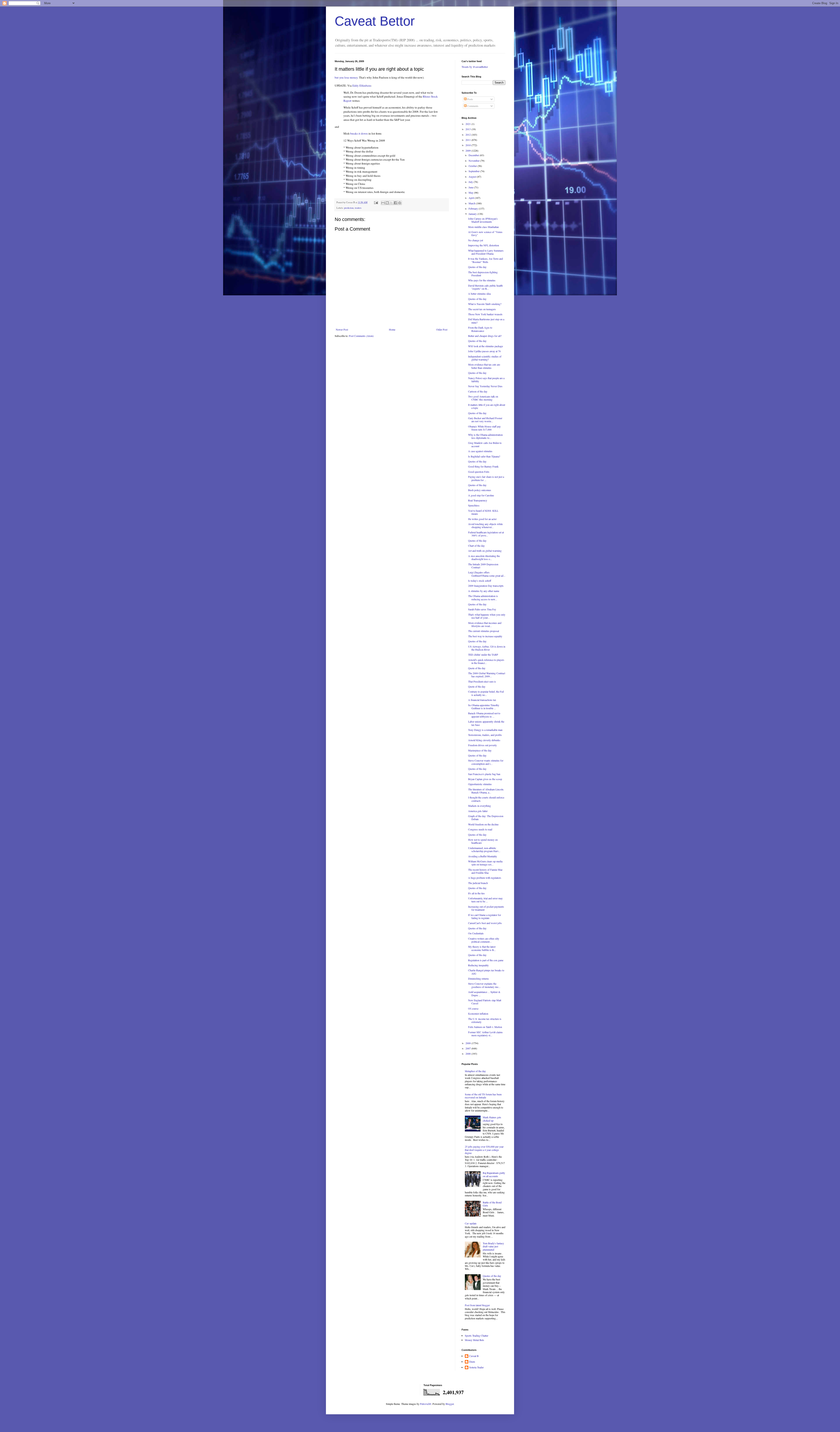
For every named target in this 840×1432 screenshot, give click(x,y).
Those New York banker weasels (485, 314)
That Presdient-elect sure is (482, 681)
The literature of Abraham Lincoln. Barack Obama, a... (486, 791)
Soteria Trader (476, 1367)
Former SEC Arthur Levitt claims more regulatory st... (485, 1033)
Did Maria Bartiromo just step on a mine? (486, 320)
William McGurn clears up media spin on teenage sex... (485, 863)
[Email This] (383, 203)
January (473, 213)
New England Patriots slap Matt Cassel (484, 1001)
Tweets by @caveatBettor (475, 66)
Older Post (441, 329)
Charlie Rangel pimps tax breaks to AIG (486, 971)
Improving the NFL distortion (483, 245)
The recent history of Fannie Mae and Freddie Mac (485, 871)
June (471, 187)
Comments (472, 106)
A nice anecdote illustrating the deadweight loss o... (484, 557)
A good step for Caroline (481, 495)
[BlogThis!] (387, 203)
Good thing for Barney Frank (483, 466)
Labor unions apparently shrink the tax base (486, 723)
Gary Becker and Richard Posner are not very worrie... (485, 419)
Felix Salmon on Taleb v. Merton (485, 1027)
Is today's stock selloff (479, 580)
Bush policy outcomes (479, 490)
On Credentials (476, 933)
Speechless (474, 505)
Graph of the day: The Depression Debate (485, 817)
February (474, 208)
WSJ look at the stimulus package (485, 346)
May (471, 192)
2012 (468, 134)
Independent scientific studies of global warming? (484, 358)
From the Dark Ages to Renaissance (480, 329)
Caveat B (474, 1356)
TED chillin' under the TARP (483, 654)
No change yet (475, 240)
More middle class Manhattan (483, 227)
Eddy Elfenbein (361, 86)
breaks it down (359, 133)
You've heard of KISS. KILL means (483, 512)
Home (392, 329)
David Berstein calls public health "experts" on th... (485, 287)
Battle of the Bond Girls (492, 1204)
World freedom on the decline (483, 824)
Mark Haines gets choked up (492, 1118)
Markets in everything (479, 805)
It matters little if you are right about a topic (486, 406)
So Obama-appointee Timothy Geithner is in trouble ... (483, 706)
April (472, 198)
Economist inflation (478, 1013)
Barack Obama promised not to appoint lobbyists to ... (484, 714)
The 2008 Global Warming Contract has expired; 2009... (486, 674)
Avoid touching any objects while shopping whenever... (485, 525)
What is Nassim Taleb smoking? (484, 304)
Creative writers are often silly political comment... (483, 940)
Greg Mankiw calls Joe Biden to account (485, 444)
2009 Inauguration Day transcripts (486, 585)
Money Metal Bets (474, 1340)
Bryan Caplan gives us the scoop (485, 779)
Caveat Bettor (375, 21)
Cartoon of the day (477, 391)
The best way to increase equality (485, 636)
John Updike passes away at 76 (484, 351)
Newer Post (342, 329)
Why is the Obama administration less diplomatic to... (485, 436)
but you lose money (346, 77)
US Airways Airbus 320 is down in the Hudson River (486, 648)
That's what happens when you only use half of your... (486, 616)
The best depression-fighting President (483, 273)
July (471, 182)
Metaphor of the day (475, 1071)
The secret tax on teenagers (482, 309)
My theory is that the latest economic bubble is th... (482, 948)
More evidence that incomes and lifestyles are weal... (484, 624)
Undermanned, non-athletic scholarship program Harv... (484, 849)
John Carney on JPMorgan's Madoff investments (483, 220)
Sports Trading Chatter (476, 1335)
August (473, 176)
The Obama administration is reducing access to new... (483, 597)
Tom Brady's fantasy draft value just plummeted (493, 1246)
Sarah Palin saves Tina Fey (482, 609)
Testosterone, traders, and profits (485, 735)
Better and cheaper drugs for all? (485, 336)
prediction (349, 207)
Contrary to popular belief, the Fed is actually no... (486, 693)
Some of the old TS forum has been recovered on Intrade (483, 1095)
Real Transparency (477, 500)
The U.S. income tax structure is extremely (484, 1020)
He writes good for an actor (482, 519)
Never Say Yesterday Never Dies (485, 386)
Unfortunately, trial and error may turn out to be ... (485, 899)
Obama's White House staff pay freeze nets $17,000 (484, 428)
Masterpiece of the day (480, 750)
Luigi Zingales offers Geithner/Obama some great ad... (486, 574)
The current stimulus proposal (483, 631)
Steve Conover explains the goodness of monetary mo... (484, 985)
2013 (468, 129)
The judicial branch (478, 883)
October (473, 166)
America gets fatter (478, 811)
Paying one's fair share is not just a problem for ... (486, 478)
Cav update (470, 1223)
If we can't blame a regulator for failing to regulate (484, 916)
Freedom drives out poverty (482, 745)
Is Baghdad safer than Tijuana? (484, 456)
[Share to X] (391, 203)
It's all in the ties (476, 893)
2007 (468, 1048)
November (474, 160)
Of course (473, 1008)
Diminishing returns (478, 978)
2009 (468, 150)
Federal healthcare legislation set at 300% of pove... (486, 533)
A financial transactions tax (482, 700)
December (474, 155)
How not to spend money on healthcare (483, 841)
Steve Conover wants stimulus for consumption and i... (485, 762)
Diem (472, 1361)
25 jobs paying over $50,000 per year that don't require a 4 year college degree (484, 1150)
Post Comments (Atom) (361, 336)
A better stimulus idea (479, 293)
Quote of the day (476, 668)
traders (358, 207)
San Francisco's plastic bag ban (484, 774)
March (472, 203)
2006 (468, 1053)
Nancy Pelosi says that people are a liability (486, 379)
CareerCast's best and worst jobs (485, 923)
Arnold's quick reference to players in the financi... (486, 661)
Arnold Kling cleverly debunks (484, 740)
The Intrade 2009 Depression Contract (483, 565)
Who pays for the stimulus (481, 280)
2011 (468, 140)
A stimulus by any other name (483, 591)
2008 (468, 1043)
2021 (468, 124)
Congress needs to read (480, 829)
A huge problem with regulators (484, 877)
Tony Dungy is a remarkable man (485, 730)
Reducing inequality (478, 965)
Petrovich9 (425, 1404)
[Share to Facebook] (395, 203)
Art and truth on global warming (485, 550)
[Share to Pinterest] (399, 203)
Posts (470, 99)
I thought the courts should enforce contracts (486, 799)
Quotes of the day (477, 267)
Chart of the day (476, 545)
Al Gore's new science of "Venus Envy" (485, 233)
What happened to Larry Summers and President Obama (486, 252)
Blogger (450, 1404)
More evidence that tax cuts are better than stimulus (484, 366)
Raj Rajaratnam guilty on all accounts (494, 1174)
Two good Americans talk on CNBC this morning (483, 398)
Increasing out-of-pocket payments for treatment (486, 908)
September (474, 171)
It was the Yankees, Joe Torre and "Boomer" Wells (485, 260)
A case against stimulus (480, 451)
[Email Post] (376, 202)
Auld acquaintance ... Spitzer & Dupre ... (484, 993)
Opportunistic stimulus (480, 784)
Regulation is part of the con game (485, 960)
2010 (468, 145)
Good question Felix (478, 471)
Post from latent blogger (477, 1305)
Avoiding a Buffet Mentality (482, 856)
